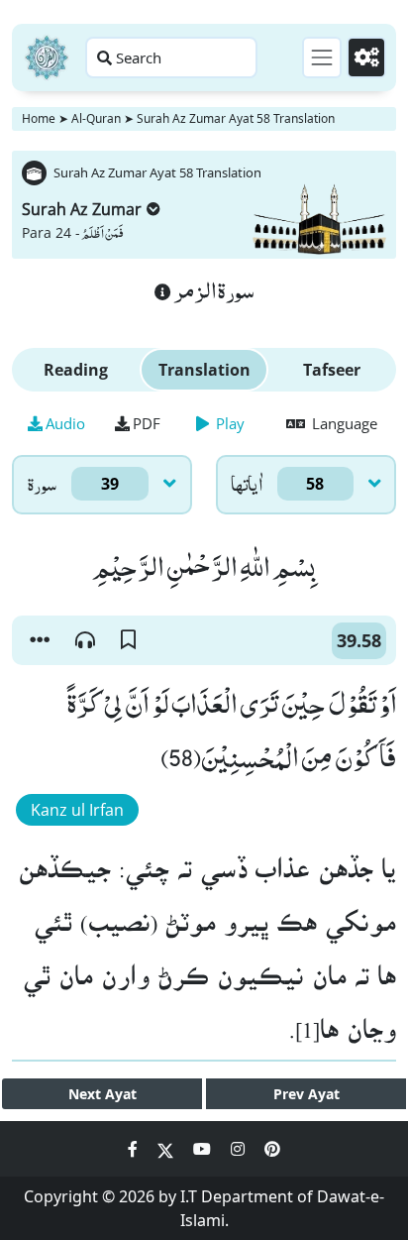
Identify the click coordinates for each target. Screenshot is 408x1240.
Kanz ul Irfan (77, 810)
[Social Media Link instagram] (240, 1149)
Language (342, 423)
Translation (204, 370)
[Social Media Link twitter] (167, 1149)
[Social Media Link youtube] (204, 1149)
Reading (76, 370)
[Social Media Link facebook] (135, 1149)
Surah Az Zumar (82, 209)
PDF (146, 423)
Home (38, 118)
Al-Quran (96, 118)
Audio (65, 423)
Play (228, 423)
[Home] (46, 57)
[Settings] (366, 57)
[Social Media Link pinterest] (272, 1149)
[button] (39, 640)
